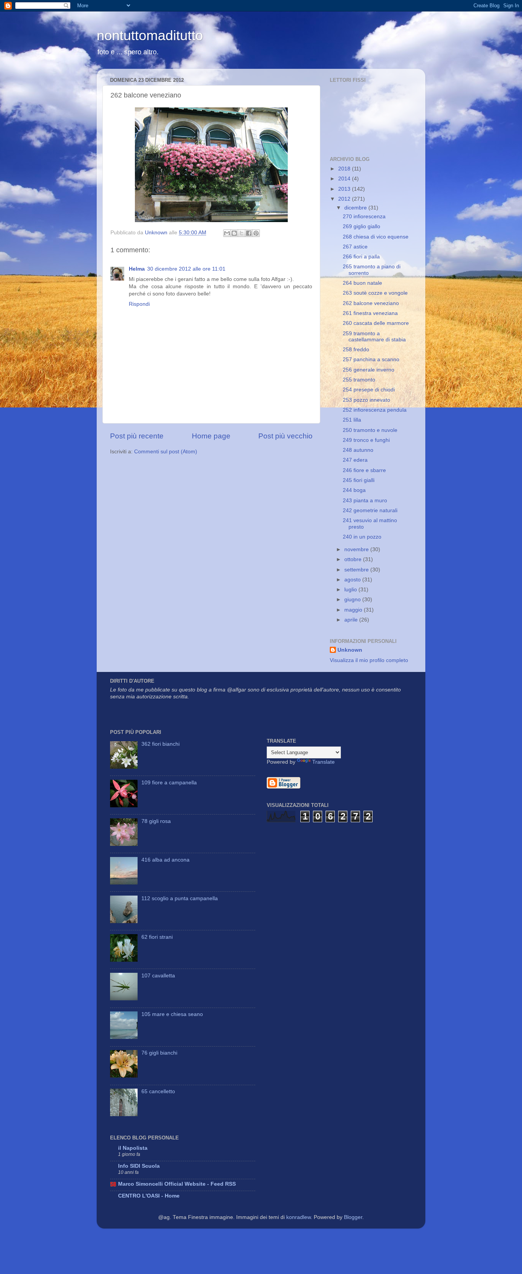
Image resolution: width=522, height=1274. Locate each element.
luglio (351, 589)
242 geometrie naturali (370, 510)
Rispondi (139, 304)
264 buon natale (362, 283)
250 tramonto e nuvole (370, 430)
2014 (345, 179)
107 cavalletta (158, 976)
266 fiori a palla (361, 257)
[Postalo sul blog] (234, 233)
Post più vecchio (285, 436)
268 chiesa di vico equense (376, 237)
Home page (211, 436)
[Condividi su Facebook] (249, 233)
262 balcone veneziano (371, 303)
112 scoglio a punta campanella (179, 898)
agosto (353, 580)
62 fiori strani (157, 937)
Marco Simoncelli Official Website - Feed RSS (177, 1184)
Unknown (349, 650)
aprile (351, 620)
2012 (345, 199)
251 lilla (352, 420)
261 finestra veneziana (370, 313)
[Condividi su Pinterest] (256, 233)
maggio (354, 610)
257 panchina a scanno (371, 359)
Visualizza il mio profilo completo (369, 660)
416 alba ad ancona (165, 860)
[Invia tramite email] (227, 233)
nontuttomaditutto (150, 35)
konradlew (298, 1217)
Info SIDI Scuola (139, 1166)
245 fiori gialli (358, 480)
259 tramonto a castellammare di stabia (374, 336)
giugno (353, 599)
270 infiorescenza (364, 216)
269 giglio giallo (361, 226)
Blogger (353, 1217)
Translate (323, 762)
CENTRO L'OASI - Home (149, 1196)
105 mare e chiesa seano (172, 1014)
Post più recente (137, 436)
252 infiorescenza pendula (375, 410)
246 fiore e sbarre (364, 470)
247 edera (355, 460)
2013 (345, 189)
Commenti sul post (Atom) (165, 451)
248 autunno (358, 450)
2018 (345, 169)
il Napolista (133, 1148)
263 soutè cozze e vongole (375, 293)
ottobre (353, 559)
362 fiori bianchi (160, 744)
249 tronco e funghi (366, 440)
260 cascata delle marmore (376, 323)
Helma (137, 269)
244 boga (354, 490)
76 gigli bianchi (159, 1053)
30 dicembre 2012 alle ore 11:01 (186, 269)
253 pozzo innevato (366, 400)
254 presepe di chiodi (369, 390)
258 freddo (356, 349)
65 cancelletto (158, 1091)
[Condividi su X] (241, 233)
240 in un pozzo (362, 537)
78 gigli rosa (156, 821)
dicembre (356, 208)
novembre (357, 549)
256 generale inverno (368, 370)
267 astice (355, 247)
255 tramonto (359, 380)
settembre (357, 570)
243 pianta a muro (365, 500)
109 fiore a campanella (169, 782)
